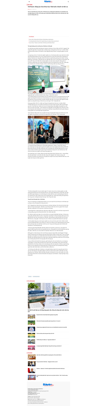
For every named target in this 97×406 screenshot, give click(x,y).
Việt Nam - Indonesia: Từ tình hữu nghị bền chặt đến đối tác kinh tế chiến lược (51, 368)
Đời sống (30, 4)
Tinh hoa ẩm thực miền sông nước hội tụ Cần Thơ (45, 333)
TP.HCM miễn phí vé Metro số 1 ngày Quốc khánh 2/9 (46, 339)
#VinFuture (29, 276)
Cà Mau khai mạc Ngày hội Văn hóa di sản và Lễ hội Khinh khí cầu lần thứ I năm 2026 (52, 327)
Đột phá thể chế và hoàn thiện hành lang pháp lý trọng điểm (47, 314)
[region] (48, 26)
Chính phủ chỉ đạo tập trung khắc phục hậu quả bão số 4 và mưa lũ (48, 321)
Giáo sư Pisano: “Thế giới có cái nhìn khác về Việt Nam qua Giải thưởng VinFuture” (42, 42)
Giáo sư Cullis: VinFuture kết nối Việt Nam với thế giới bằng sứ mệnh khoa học (41, 39)
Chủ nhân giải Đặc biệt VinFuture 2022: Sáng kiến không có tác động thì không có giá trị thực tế (44, 41)
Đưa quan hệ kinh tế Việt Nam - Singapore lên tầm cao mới (47, 361)
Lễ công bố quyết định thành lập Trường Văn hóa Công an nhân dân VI (49, 345)
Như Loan (29, 9)
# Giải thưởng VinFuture (36, 276)
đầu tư (37, 222)
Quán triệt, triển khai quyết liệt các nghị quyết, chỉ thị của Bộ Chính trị (49, 354)
